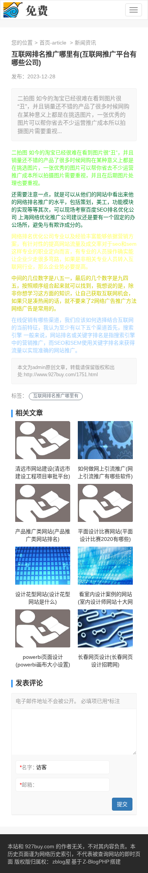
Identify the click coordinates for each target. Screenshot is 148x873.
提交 (122, 804)
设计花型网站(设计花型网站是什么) (42, 598)
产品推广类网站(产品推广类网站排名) (42, 535)
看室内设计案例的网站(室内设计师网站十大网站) (105, 598)
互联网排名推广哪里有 (56, 396)
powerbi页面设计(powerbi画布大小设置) (43, 661)
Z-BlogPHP (96, 862)
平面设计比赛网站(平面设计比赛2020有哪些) (105, 535)
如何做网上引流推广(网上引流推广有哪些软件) (105, 472)
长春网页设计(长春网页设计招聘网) (105, 661)
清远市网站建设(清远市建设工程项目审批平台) (42, 472)
